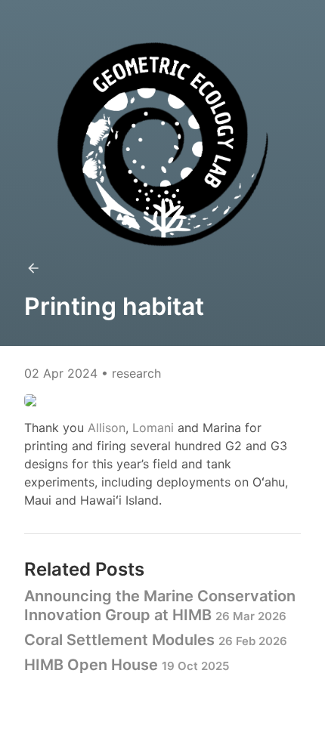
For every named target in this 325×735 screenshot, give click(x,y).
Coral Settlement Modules (155, 640)
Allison (106, 427)
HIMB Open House (126, 665)
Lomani (153, 427)
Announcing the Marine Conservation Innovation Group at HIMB (160, 605)
